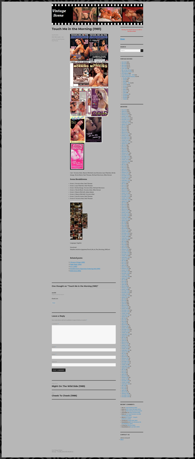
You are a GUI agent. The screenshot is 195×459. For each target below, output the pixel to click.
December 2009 (126, 395)
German (125, 86)
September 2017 (126, 257)
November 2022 (125, 158)
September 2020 (126, 199)
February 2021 (125, 191)
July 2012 (124, 353)
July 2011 (124, 369)
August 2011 (124, 368)
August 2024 (125, 124)
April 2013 (124, 340)
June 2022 (124, 166)
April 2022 (124, 169)
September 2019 (126, 219)
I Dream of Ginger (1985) (77, 262)
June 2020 (124, 204)
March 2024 (125, 132)
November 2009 (126, 396)
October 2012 (125, 348)
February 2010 (125, 393)
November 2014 (125, 311)
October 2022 (125, 159)
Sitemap (54, 451)
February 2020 (125, 211)
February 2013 (125, 343)
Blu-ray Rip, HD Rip (126, 70)
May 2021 (124, 187)
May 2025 (124, 110)
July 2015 (124, 299)
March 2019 (124, 228)
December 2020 (126, 195)
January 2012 (125, 360)
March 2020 (125, 209)
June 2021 (124, 185)
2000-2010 (124, 68)
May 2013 (124, 339)
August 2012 (125, 352)
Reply (53, 302)
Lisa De (53, 39)
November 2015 (125, 292)
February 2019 (125, 230)
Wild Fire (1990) (131, 425)
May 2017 (124, 263)
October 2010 (125, 382)
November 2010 (125, 380)
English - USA (60, 37)
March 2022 (125, 170)
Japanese (125, 91)
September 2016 (126, 276)
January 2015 (125, 308)
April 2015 (124, 303)
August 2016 (125, 278)
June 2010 (124, 387)
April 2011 (124, 374)
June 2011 (124, 371)
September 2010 (126, 384)
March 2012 (124, 356)
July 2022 (124, 164)
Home (122, 39)
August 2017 (124, 259)
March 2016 (124, 286)
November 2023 (125, 138)
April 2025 (124, 111)
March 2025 (124, 113)
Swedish (125, 97)
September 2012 (126, 350)
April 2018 (124, 246)
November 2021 (125, 177)
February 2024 (125, 134)
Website (54, 361)
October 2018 (125, 236)
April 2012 (124, 355)
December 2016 (125, 271)
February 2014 (125, 326)
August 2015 (125, 297)
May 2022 (124, 167)
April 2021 (124, 188)
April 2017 (124, 265)
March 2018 (124, 247)
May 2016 (124, 283)
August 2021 (125, 182)
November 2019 (125, 215)
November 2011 (125, 363)
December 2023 (126, 137)
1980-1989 (54, 37)
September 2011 (126, 366)
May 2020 (124, 206)
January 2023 (125, 154)
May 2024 (124, 129)
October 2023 (125, 140)
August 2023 (125, 143)
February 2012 (125, 358)
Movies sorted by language (128, 76)
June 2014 (124, 319)
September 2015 (126, 295)
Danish (124, 79)
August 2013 (125, 335)
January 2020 (125, 212)
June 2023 (124, 146)
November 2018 (125, 235)
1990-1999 (124, 67)
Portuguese (126, 94)
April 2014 (124, 323)
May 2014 (124, 321)
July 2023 (124, 145)
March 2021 (124, 190)
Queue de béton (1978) (134, 412)
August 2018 (125, 239)
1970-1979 (124, 63)
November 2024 (126, 119)
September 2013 (126, 334)
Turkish (125, 99)
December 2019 (125, 214)
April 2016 (124, 284)
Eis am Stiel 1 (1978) (134, 427)
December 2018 (125, 233)
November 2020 (126, 196)
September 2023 (126, 142)
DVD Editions (125, 73)
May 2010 (124, 388)
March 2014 (124, 324)
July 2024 (124, 126)
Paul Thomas (55, 40)
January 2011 (125, 379)
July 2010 (124, 385)
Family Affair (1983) (132, 420)
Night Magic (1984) (76, 264)
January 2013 (125, 345)
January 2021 (125, 193)
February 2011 (125, 377)
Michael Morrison (60, 39)
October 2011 (125, 364)
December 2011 (125, 361)
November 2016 (125, 273)
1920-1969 (124, 62)
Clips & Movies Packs (127, 71)
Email (54, 354)
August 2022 (125, 162)
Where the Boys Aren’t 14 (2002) (134, 411)
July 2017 (124, 260)
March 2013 (124, 342)
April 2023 (124, 150)
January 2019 (125, 231)
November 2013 (125, 331)
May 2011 (124, 372)
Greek (124, 87)
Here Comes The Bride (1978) (133, 409)
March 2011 (124, 376)
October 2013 (125, 332)
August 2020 (125, 201)
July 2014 (124, 318)
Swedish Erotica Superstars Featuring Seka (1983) (85, 268)
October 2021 (125, 178)
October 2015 (125, 294)
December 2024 (126, 118)
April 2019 (124, 227)
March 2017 (124, 267)
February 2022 (125, 172)
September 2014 (126, 315)
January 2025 (125, 116)
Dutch (124, 81)
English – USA (126, 83)
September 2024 (126, 122)
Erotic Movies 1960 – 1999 (128, 75)
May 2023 (124, 148)
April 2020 (124, 207)
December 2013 (125, 329)
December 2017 (125, 252)
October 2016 (125, 275)
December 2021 (125, 175)
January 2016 (125, 289)
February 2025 (125, 114)
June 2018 (124, 243)
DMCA (121, 439)
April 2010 (124, 390)
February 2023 (125, 153)
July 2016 (124, 279)
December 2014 (125, 310)
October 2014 (125, 313)
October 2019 (125, 217)
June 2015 (124, 300)
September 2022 (126, 161)
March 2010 (124, 392)
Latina (124, 92)
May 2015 (124, 302)
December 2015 (125, 291)
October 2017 (125, 255)
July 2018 (124, 241)
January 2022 (125, 174)
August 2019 (125, 220)
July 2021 (124, 183)
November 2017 (125, 254)
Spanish (125, 95)
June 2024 (124, 127)
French (124, 84)
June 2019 (124, 223)
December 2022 (126, 156)
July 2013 (124, 337)
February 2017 (125, 268)
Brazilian (125, 78)
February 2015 (125, 307)
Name (54, 347)
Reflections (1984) (75, 271)
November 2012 (125, 347)
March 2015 (124, 305)
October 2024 (125, 121)
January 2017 (125, 270)
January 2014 (125, 327)
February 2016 (125, 287)
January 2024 (125, 135)
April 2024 (124, 130)
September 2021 (126, 180)
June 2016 (124, 281)
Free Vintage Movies (57, 450)
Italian (124, 89)
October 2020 (125, 198)
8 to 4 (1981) (73, 266)
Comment (55, 324)
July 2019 (124, 222)
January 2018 (125, 251)
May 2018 (124, 244)
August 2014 (125, 316)
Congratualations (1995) (131, 407)
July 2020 (124, 203)
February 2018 (125, 249)
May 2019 (124, 225)
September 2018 (126, 238)
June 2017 (124, 262)
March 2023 (125, 151)
